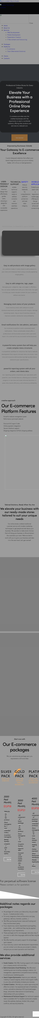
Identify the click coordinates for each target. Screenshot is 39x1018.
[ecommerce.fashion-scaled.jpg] (19, 575)
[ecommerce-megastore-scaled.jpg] (19, 718)
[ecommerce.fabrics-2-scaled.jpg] (19, 665)
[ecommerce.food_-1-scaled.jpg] (19, 613)
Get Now (9, 859)
